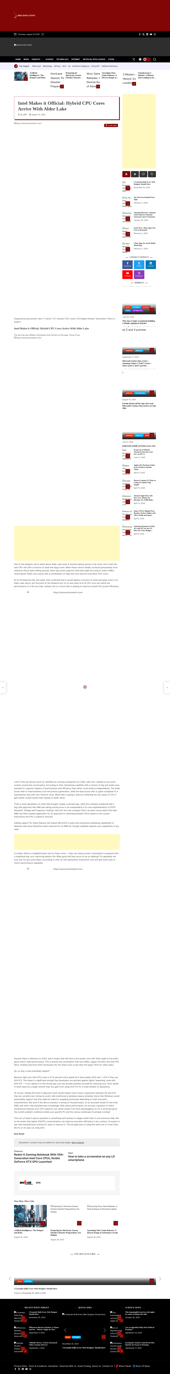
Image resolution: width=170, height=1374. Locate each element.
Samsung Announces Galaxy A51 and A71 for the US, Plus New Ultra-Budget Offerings (144, 529)
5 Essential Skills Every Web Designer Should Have (144, 183)
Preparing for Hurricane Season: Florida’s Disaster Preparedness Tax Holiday (73, 78)
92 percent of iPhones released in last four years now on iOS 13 (143, 452)
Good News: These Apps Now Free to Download (145, 229)
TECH (128, 310)
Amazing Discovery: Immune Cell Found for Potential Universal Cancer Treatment (145, 215)
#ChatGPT (95, 66)
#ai (69, 66)
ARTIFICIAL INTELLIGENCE (94, 59)
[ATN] (26, 1183)
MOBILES (146, 307)
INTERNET (75, 59)
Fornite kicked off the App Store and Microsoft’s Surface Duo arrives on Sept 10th (139, 405)
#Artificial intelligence (81, 66)
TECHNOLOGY (62, 59)
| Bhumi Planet (122, 1366)
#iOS (64, 66)
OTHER (111, 59)
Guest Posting (84, 1366)
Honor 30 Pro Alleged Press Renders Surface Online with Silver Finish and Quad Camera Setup (145, 514)
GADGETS (36, 59)
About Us (96, 1366)
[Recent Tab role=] (135, 174)
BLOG (128, 307)
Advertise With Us (67, 1366)
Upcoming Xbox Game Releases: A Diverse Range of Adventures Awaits (110, 76)
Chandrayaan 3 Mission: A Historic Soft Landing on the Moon (146, 76)
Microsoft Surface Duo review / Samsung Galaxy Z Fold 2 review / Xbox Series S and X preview (136, 363)
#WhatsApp (48, 66)
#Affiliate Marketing (109, 66)
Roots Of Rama (142, 1366)
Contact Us (107, 1366)
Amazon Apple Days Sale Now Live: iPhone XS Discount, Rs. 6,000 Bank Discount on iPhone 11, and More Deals (144, 500)
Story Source (78, 1142)
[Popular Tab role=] (126, 174)
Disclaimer (53, 1366)
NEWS (26, 59)
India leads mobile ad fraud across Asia (138, 446)
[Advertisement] (67, 543)
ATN (25, 114)
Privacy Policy (20, 1366)
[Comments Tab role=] (143, 174)
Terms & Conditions (38, 1366)
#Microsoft (36, 66)
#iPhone (57, 66)
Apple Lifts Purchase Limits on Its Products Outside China (144, 467)
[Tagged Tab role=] (152, 174)
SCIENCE (50, 59)
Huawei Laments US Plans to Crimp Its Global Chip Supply (145, 483)
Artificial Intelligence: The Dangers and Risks (38, 75)
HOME (18, 59)
